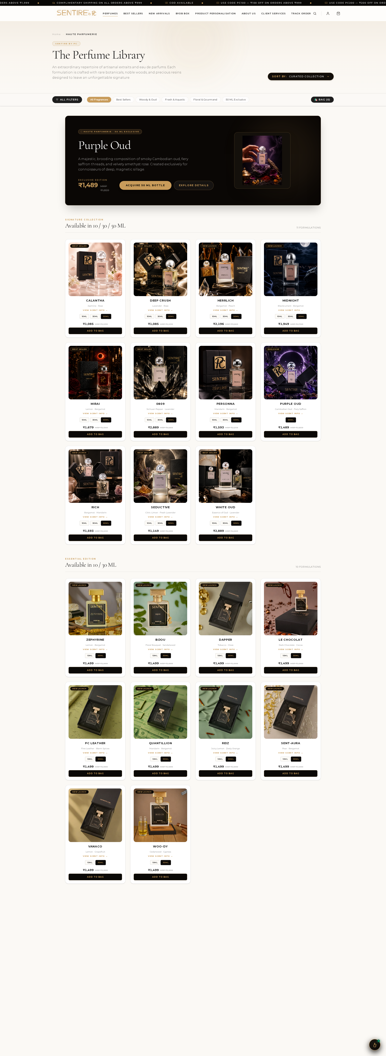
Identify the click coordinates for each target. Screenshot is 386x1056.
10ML (84, 316)
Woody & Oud (148, 99)
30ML (95, 316)
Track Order (301, 13)
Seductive (160, 507)
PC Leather (95, 743)
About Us (249, 13)
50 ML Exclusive (236, 99)
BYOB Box (183, 13)
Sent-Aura (290, 743)
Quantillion (160, 743)
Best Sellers (133, 13)
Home (56, 34)
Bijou (160, 640)
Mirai (95, 404)
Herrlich (226, 300)
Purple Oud (290, 404)
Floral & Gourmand (205, 99)
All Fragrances (99, 99)
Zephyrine (95, 640)
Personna (226, 404)
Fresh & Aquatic (175, 99)
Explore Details (194, 185)
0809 (160, 404)
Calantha (95, 300)
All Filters (69, 99)
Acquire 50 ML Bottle (145, 185)
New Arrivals (159, 13)
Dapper (225, 640)
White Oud (225, 507)
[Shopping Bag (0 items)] (338, 13)
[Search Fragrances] (315, 13)
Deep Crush (160, 300)
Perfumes (110, 13)
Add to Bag (95, 331)
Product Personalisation (215, 13)
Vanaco (95, 846)
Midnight (290, 300)
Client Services (273, 13)
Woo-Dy (160, 846)
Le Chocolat (291, 640)
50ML (106, 316)
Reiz (225, 743)
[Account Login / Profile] (328, 13)
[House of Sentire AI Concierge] (374, 1044)
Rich (95, 507)
